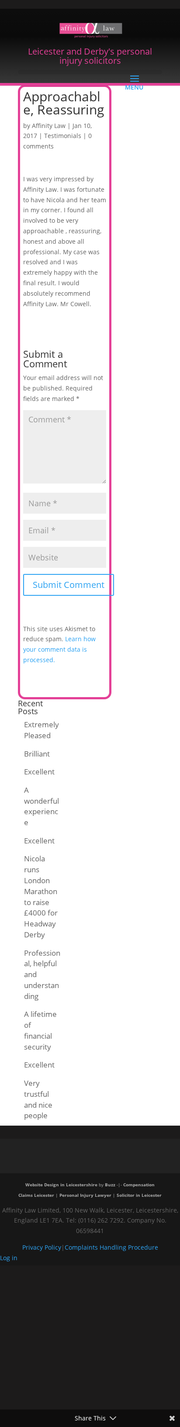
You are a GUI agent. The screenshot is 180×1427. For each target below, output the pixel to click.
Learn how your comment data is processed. (59, 649)
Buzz (110, 1185)
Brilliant (37, 754)
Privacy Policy (41, 1247)
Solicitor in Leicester (139, 1195)
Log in (8, 1258)
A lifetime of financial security (40, 1030)
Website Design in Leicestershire (61, 1185)
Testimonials (62, 135)
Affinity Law (49, 125)
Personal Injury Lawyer (85, 1195)
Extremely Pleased (41, 729)
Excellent (39, 772)
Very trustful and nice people (38, 1099)
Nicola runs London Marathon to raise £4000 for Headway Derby (41, 896)
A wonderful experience (41, 806)
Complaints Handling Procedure (111, 1247)
